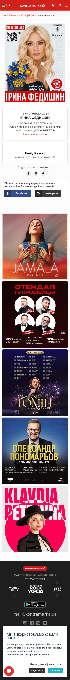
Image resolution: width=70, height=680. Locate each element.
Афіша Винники (10, 15)
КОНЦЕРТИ (27, 15)
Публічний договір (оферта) (35, 578)
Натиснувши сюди (35, 134)
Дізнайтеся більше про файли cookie (28, 654)
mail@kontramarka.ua (35, 614)
